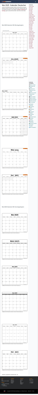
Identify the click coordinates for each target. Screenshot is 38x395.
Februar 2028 (31, 39)
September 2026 (32, 16)
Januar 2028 (31, 38)
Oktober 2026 (31, 17)
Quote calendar (32, 98)
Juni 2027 (30, 28)
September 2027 (32, 32)
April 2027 (31, 25)
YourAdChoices (4, 385)
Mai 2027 (30, 27)
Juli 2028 (30, 46)
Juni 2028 (30, 45)
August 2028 (31, 47)
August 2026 (31, 14)
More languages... (33, 127)
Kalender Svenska (33, 123)
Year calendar (32, 102)
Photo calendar (32, 96)
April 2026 (31, 9)
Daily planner (32, 88)
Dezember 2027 (32, 36)
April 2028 (31, 42)
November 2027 (32, 35)
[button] (3, 51)
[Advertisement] (20, 18)
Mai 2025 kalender (6, 30)
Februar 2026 (31, 6)
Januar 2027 (31, 21)
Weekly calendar (33, 100)
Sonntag (3, 10)
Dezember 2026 (32, 20)
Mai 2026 (30, 10)
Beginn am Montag (21, 9)
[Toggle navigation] (35, 1)
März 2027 (31, 24)
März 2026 (31, 7)
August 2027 (31, 31)
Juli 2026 (30, 13)
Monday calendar (33, 92)
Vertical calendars (33, 99)
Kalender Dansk (33, 116)
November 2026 (32, 18)
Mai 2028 (30, 43)
